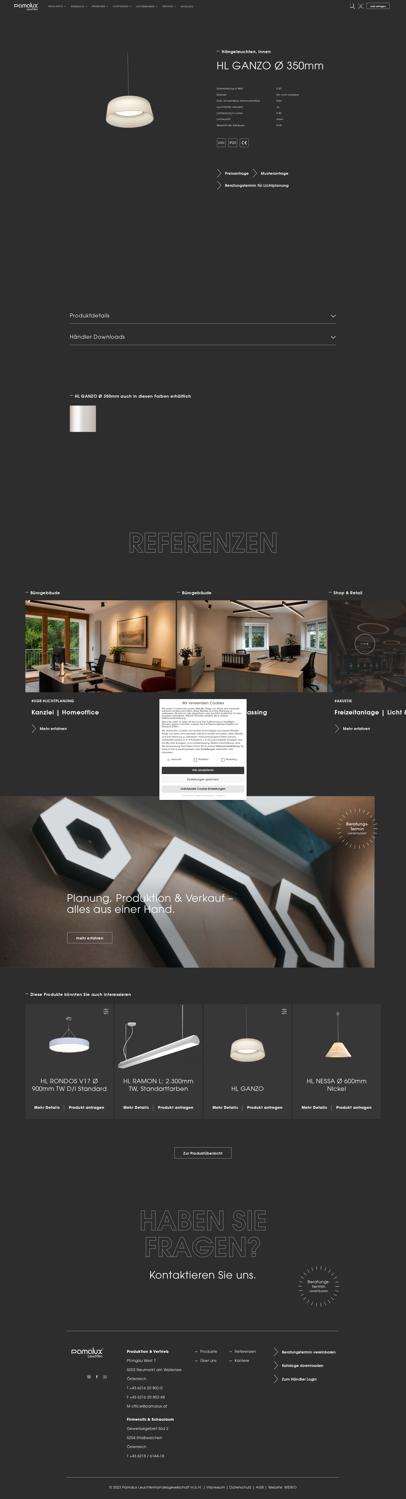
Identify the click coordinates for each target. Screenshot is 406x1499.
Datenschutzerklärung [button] (205, 796)
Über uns (208, 1361)
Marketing (231, 759)
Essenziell (176, 759)
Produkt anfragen (86, 1108)
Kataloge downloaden (303, 1365)
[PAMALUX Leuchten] (26, 6)
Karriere (242, 1361)
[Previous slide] (41, 644)
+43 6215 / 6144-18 (147, 1456)
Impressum (215, 1487)
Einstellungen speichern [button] (203, 779)
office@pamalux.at (149, 1406)
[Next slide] (365, 644)
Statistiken (203, 759)
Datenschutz (240, 1487)
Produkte (208, 1352)
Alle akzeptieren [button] (203, 770)
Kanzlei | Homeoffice (65, 712)
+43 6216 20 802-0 (146, 1388)
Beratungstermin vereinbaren (309, 1352)
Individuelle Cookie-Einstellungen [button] (203, 789)
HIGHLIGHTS (55, 6)
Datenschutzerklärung (228, 746)
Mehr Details (47, 1108)
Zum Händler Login (299, 1379)
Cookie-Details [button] (187, 796)
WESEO (290, 1487)
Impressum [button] (220, 796)
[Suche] (353, 6)
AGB (260, 1487)
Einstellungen (208, 749)
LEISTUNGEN (120, 6)
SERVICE (167, 6)
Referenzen (245, 1352)
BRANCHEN (98, 6)
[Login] (361, 6)
